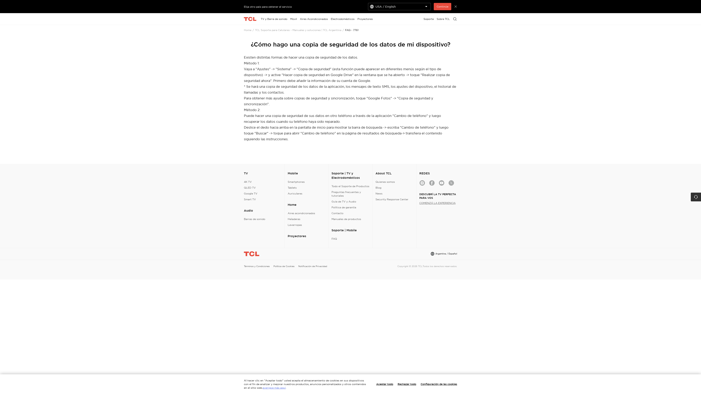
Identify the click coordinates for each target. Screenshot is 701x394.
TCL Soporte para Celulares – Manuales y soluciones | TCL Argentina (298, 30)
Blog (378, 187)
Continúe (442, 6)
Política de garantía (344, 207)
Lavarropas (295, 225)
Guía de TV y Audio (344, 201)
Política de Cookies (283, 266)
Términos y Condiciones (257, 266)
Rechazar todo (407, 384)
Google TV (250, 193)
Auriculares (295, 193)
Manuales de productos (346, 219)
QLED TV (250, 187)
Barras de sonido (254, 219)
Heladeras (294, 219)
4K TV (248, 182)
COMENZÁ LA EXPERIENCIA (437, 203)
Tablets (292, 187)
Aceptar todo (384, 384)
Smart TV (250, 199)
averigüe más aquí (274, 387)
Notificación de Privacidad (312, 266)
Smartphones (296, 182)
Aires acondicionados (301, 213)
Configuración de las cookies (439, 384)
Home (247, 30)
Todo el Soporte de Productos (350, 186)
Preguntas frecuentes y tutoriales (346, 193)
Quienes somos (385, 182)
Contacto (337, 213)
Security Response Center (392, 199)
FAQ (334, 238)
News (379, 193)
